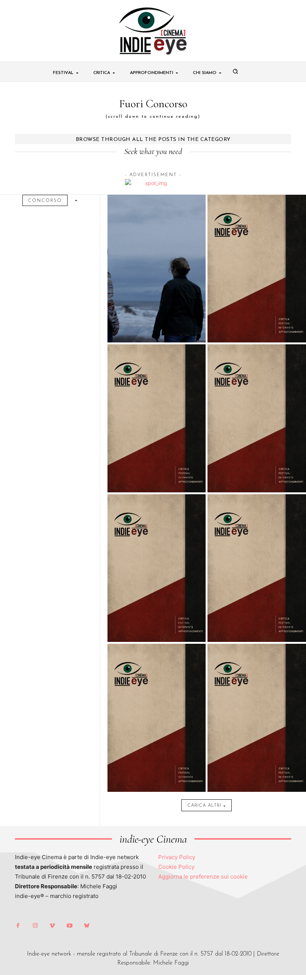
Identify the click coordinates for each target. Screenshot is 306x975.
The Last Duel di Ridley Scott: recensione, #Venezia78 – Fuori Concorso (156, 319)
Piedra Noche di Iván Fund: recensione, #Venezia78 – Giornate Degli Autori (156, 169)
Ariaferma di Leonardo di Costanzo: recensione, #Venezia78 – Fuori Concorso (156, 618)
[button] (235, 71)
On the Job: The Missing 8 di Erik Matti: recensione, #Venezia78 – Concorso (257, 169)
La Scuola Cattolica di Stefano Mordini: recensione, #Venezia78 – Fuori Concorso (257, 618)
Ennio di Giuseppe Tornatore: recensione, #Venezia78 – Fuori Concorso (256, 319)
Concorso (45, 201)
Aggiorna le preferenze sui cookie (203, 876)
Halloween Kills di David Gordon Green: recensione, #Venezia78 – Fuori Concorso (156, 469)
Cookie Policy (176, 866)
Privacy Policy (176, 857)
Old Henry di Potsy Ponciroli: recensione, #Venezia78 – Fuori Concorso (256, 469)
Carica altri (204, 805)
